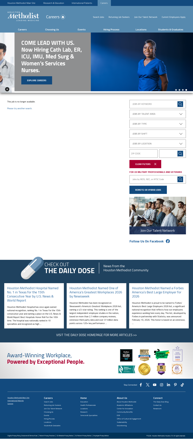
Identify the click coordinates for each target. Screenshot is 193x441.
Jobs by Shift (140, 132)
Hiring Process (111, 29)
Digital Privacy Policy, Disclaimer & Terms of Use (22, 434)
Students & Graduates (170, 29)
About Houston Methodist (126, 400)
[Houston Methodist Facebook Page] (141, 384)
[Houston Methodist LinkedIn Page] (168, 384)
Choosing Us (52, 29)
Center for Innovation (125, 407)
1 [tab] (176, 88)
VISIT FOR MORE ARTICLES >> (96, 333)
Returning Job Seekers (119, 17)
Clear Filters (142, 162)
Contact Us (157, 403)
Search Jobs (98, 17)
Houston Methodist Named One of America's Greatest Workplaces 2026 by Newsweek (96, 290)
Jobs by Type (140, 122)
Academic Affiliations (125, 403)
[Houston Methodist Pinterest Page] (175, 384)
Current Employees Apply (174, 17)
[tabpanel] (96, 62)
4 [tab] (186, 88)
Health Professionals (88, 403)
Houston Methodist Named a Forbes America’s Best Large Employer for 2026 (158, 290)
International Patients (82, 3)
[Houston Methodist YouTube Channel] (154, 384)
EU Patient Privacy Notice (83, 434)
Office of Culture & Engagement (129, 417)
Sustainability (122, 420)
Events (82, 29)
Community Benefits (125, 410)
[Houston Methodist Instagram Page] (161, 384)
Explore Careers (22, 80)
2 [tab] (179, 88)
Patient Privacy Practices (47, 434)
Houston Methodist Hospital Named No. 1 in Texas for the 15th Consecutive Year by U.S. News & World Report (32, 292)
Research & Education (53, 3)
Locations (141, 29)
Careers (104, 3)
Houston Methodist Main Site (21, 3)
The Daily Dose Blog (160, 400)
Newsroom (157, 407)
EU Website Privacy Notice (65, 434)
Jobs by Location (142, 142)
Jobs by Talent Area (144, 112)
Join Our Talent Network (145, 17)
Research (83, 410)
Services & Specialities (88, 413)
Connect (158, 396)
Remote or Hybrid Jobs (148, 188)
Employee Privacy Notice (101, 434)
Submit (180, 152)
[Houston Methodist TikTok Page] (182, 384)
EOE (118, 413)
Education (84, 400)
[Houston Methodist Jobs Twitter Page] (147, 384)
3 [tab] (183, 88)
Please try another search (19, 106)
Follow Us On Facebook (146, 239)
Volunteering (122, 424)
